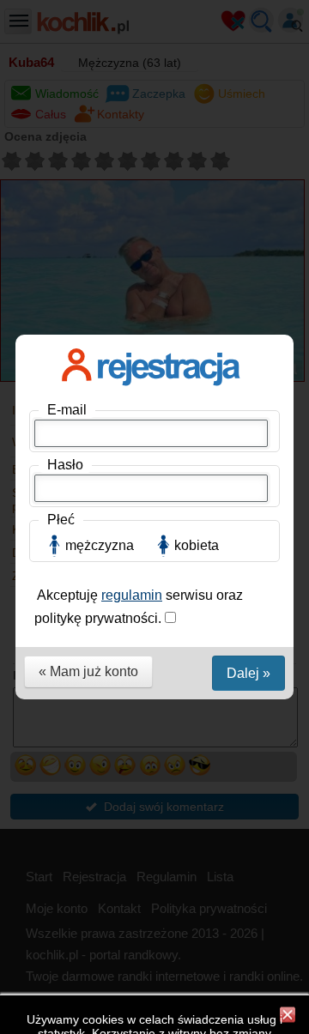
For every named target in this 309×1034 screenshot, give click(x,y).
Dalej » (248, 673)
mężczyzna (99, 545)
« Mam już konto (88, 671)
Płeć (61, 519)
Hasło (65, 464)
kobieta (196, 545)
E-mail (67, 409)
